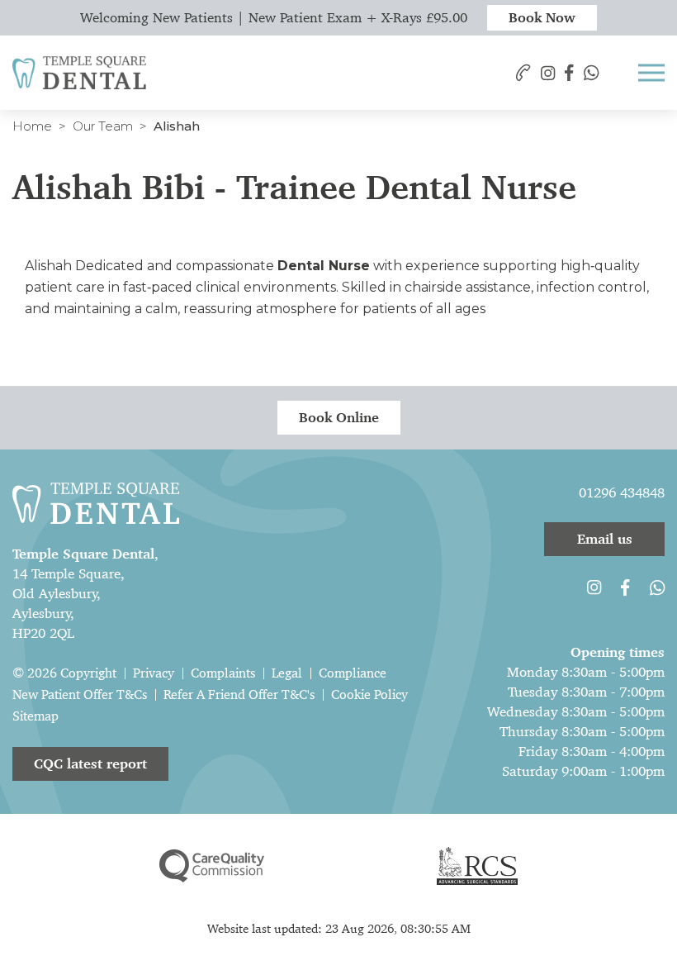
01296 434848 (622, 492)
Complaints (223, 673)
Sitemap (35, 716)
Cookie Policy (369, 694)
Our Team (103, 126)
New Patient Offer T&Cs (79, 694)
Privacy (153, 673)
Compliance (352, 673)
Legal (287, 673)
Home (32, 126)
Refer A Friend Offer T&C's (239, 694)
